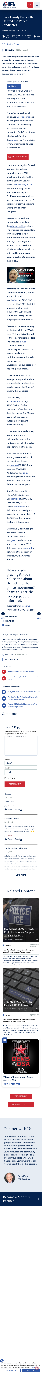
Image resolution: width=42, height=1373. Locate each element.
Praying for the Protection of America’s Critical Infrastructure (22, 698)
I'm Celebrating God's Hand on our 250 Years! (23, 678)
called (26, 473)
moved (23, 342)
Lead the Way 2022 (22, 185)
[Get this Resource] (21, 1056)
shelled (13, 300)
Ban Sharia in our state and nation (21, 672)
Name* (7, 760)
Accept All (31, 1370)
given (13, 540)
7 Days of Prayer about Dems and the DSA (24, 692)
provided (15, 499)
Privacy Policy (34, 1367)
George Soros (23, 117)
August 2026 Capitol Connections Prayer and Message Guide (23, 705)
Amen (9, 806)
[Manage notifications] (37, 1368)
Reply (10, 809)
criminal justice (17, 226)
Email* (7, 768)
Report (17, 809)
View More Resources (21, 1105)
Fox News (25, 606)
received (14, 465)
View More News (21, 1096)
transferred (15, 402)
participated (19, 507)
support (28, 548)
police (13, 140)
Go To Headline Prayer (10, 44)
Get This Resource (11, 1084)
